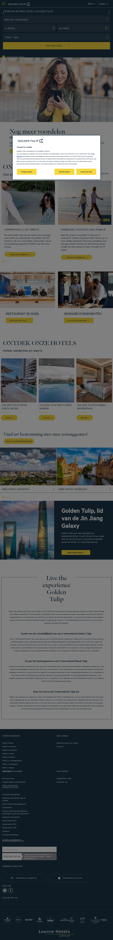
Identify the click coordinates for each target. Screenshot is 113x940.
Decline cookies (64, 172)
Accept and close (86, 172)
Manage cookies (26, 172)
